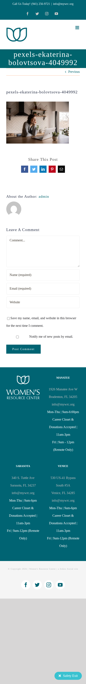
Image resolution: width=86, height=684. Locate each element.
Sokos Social (66, 569)
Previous (74, 71)
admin (44, 196)
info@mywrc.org (63, 3)
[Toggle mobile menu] (77, 27)
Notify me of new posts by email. (51, 336)
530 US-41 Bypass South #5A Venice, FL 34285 (63, 485)
